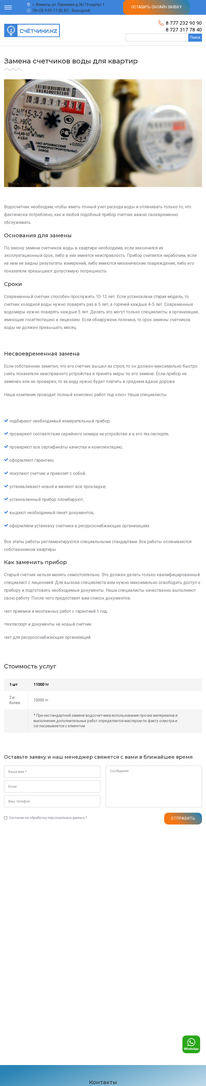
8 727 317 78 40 (184, 30)
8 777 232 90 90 (184, 23)
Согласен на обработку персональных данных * (45, 818)
